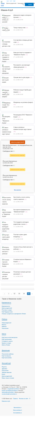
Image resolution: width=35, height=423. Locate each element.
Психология (5, 328)
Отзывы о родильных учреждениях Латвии (14, 313)
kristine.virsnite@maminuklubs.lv (10, 390)
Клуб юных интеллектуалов (9, 337)
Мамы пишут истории (8, 378)
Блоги (3, 374)
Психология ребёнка (7, 354)
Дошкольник (6, 350)
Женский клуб (6, 363)
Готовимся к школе (7, 341)
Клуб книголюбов (6, 357)
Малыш (4, 324)
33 (19, 293)
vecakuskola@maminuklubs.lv (9, 394)
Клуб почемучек (6, 356)
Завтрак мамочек (6, 372)
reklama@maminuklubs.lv (8, 392)
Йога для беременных (10, 161)
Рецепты (4, 366)
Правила (15, 398)
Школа (4, 334)
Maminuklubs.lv (17, 407)
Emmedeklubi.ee (17, 412)
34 (24, 293)
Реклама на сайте (23, 398)
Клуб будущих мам (7, 312)
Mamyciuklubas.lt (17, 410)
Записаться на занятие (17, 155)
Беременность (6, 302)
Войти (30, 4)
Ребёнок (4, 319)
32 (14, 293)
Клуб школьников (6, 339)
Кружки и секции (6, 343)
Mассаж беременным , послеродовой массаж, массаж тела (17, 146)
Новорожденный (6, 322)
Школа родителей (11, 3)
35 (28, 293)
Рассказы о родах (7, 310)
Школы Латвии (6, 345)
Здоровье (4, 368)
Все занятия (17, 190)
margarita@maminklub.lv (13, 388)
